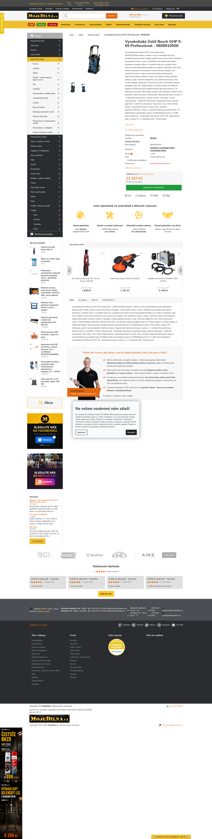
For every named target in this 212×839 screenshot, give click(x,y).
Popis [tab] (72, 300)
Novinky (36, 219)
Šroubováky (35, 169)
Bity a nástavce (37, 155)
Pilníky (33, 183)
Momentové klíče (37, 41)
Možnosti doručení (132, 141)
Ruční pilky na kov (38, 187)
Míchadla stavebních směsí (43, 112)
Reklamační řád (38, 667)
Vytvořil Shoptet (176, 706)
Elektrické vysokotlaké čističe (162, 148)
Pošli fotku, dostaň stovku (80, 657)
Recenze (73, 674)
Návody (73, 677)
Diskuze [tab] (94, 300)
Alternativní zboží (77, 244)
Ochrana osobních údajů (41, 660)
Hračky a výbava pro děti (40, 206)
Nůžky (35, 73)
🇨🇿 (177, 9)
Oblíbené (89, 8)
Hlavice (34, 50)
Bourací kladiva (39, 107)
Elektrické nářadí (37, 59)
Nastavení (81, 432)
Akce (35, 215)
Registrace (170, 9)
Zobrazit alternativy (132, 168)
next (181, 270)
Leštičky (36, 68)
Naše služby (75, 654)
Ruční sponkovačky (38, 192)
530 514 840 (139, 15)
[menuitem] (31, 24)
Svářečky (36, 89)
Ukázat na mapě (43, 611)
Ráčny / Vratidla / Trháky (40, 141)
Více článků (37, 541)
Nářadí (37, 36)
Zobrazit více (106, 594)
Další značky (169, 555)
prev (69, 270)
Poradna (73, 660)
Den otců (33, 527)
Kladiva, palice (36, 146)
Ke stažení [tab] (83, 300)
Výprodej (37, 224)
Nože (33, 201)
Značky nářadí (75, 647)
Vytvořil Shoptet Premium (172, 725)
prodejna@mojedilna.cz (116, 611)
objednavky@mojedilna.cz (117, 608)
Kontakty (48, 8)
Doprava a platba (62, 8)
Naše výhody (75, 650)
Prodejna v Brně (35, 8)
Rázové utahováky (40, 116)
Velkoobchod (77, 8)
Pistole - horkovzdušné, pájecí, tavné (42, 78)
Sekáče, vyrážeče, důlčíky (41, 178)
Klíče (32, 160)
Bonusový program (141, 9)
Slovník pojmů (75, 667)
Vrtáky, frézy (35, 173)
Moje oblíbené (37, 640)
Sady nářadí (35, 54)
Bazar (35, 229)
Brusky (35, 64)
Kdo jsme (73, 644)
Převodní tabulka (76, 670)
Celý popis (129, 124)
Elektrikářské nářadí (38, 137)
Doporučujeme (37, 680)
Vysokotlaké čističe (40, 98)
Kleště (33, 164)
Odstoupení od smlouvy (41, 664)
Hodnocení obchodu (106, 566)
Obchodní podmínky (39, 657)
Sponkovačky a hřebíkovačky (44, 93)
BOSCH (153, 138)
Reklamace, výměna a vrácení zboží (45, 670)
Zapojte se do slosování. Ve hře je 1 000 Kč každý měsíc (43, 501)
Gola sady (35, 45)
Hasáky (33, 210)
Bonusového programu (146, 174)
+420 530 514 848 (98, 611)
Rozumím (131, 432)
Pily (34, 84)
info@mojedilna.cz (135, 17)
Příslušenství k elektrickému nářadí (44, 122)
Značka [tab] (108, 300)
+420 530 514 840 (98, 608)
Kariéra (73, 664)
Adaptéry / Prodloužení (40, 151)
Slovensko (36, 654)
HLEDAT (112, 15)
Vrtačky (36, 103)
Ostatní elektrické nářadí (42, 132)
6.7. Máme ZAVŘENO (38, 515)
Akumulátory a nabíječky (42, 128)
